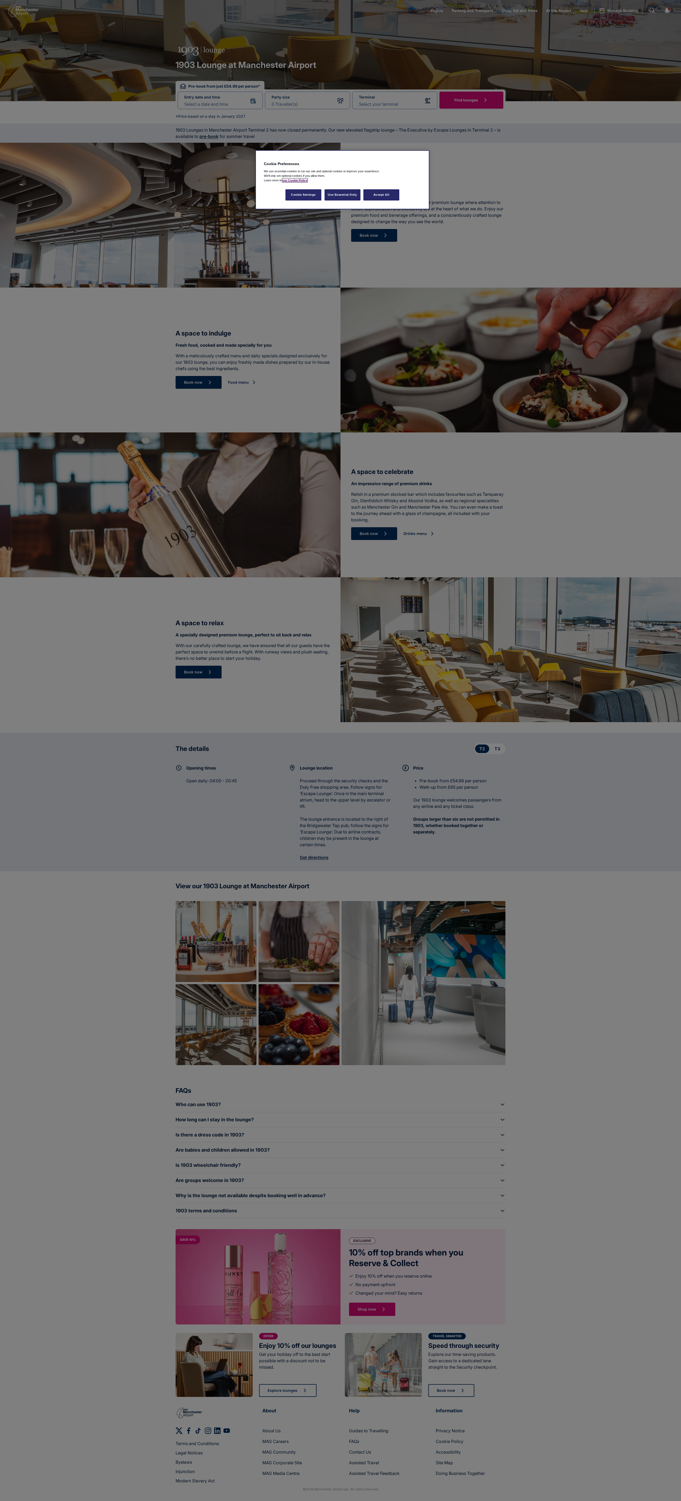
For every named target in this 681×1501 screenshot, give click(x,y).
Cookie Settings (303, 194)
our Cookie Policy (295, 180)
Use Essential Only (342, 194)
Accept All (381, 194)
